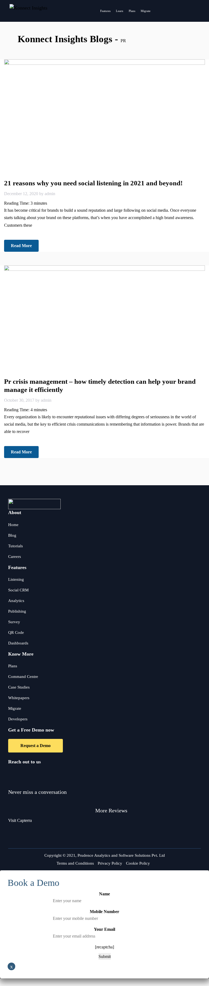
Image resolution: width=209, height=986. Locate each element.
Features (105, 11)
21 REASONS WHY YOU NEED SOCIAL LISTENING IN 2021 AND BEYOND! (93, 183)
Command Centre (23, 676)
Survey (14, 622)
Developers (17, 719)
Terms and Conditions (75, 863)
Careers (14, 556)
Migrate (145, 11)
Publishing (17, 611)
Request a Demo (35, 745)
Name (104, 894)
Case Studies (19, 687)
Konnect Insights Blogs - (69, 39)
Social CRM (18, 590)
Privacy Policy (110, 863)
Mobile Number (104, 911)
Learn (119, 11)
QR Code (16, 632)
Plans (132, 11)
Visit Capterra (20, 820)
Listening (16, 579)
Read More (21, 245)
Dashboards (18, 643)
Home (13, 525)
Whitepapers (18, 698)
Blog (12, 535)
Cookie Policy (138, 863)
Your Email (104, 929)
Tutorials (15, 546)
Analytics (16, 600)
